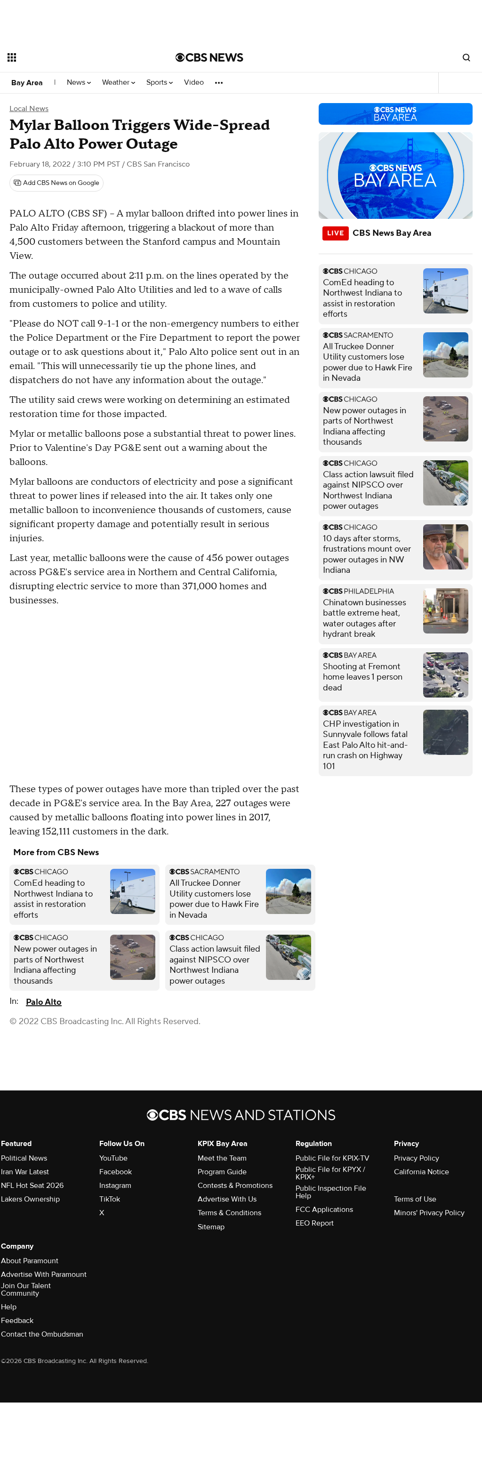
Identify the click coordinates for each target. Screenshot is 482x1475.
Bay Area (27, 83)
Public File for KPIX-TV (333, 1158)
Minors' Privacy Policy (429, 1213)
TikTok (109, 1199)
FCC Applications (324, 1209)
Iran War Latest (25, 1172)
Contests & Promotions (235, 1185)
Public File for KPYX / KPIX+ (330, 1173)
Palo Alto (44, 1002)
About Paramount (29, 1261)
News (77, 82)
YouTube (113, 1158)
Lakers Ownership (30, 1199)
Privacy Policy (416, 1158)
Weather (116, 82)
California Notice (421, 1172)
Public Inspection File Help (331, 1192)
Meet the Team (222, 1158)
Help (8, 1307)
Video (194, 82)
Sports (157, 82)
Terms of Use (415, 1199)
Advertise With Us (227, 1199)
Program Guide (222, 1172)
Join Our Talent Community (26, 1289)
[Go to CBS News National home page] (209, 57)
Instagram (115, 1185)
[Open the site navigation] (75, 57)
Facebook (115, 1172)
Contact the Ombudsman (42, 1334)
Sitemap (211, 1227)
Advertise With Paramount (44, 1274)
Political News (24, 1158)
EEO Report (315, 1223)
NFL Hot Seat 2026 (32, 1185)
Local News (28, 108)
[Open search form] (466, 57)
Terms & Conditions (229, 1213)
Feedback (17, 1320)
